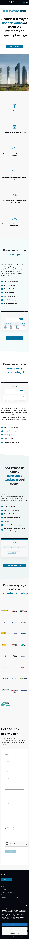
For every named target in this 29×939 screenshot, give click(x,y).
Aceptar (14, 924)
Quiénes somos (5, 887)
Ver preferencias (14, 933)
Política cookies (9, 936)
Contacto (3, 889)
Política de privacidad (18, 936)
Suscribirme (7, 879)
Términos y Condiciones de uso (10, 897)
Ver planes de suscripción (14, 565)
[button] (26, 906)
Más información (14, 46)
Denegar (14, 928)
